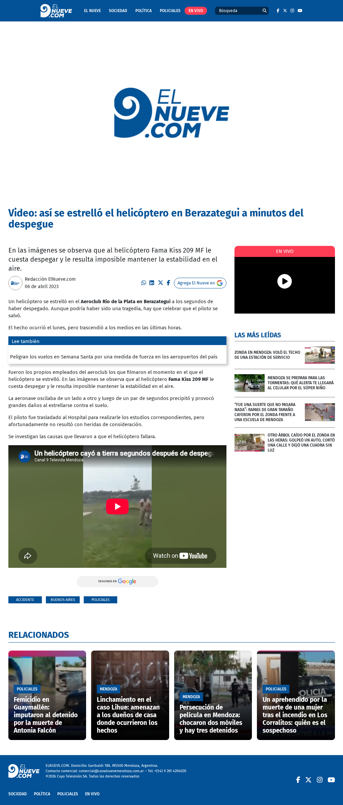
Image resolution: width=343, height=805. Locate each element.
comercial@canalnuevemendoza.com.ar (111, 771)
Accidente (25, 600)
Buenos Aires (63, 600)
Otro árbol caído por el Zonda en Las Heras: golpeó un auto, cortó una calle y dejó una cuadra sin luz (301, 443)
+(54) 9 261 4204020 (170, 771)
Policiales (170, 10)
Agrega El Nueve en (196, 282)
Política (143, 10)
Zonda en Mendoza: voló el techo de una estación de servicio (267, 355)
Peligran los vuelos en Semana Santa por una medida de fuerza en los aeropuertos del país (113, 357)
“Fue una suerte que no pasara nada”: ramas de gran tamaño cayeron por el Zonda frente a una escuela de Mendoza (264, 412)
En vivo (196, 10)
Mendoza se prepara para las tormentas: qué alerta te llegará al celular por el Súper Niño (301, 383)
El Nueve (92, 10)
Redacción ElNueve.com (50, 279)
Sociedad (118, 10)
